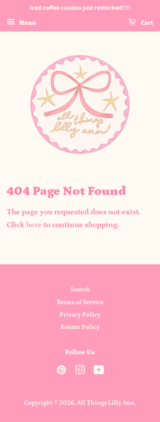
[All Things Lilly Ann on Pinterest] (61, 372)
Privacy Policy (80, 314)
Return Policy (80, 327)
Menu (26, 23)
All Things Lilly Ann (106, 403)
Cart (146, 23)
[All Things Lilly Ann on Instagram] (80, 372)
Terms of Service (80, 302)
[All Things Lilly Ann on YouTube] (99, 372)
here (34, 225)
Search (80, 289)
